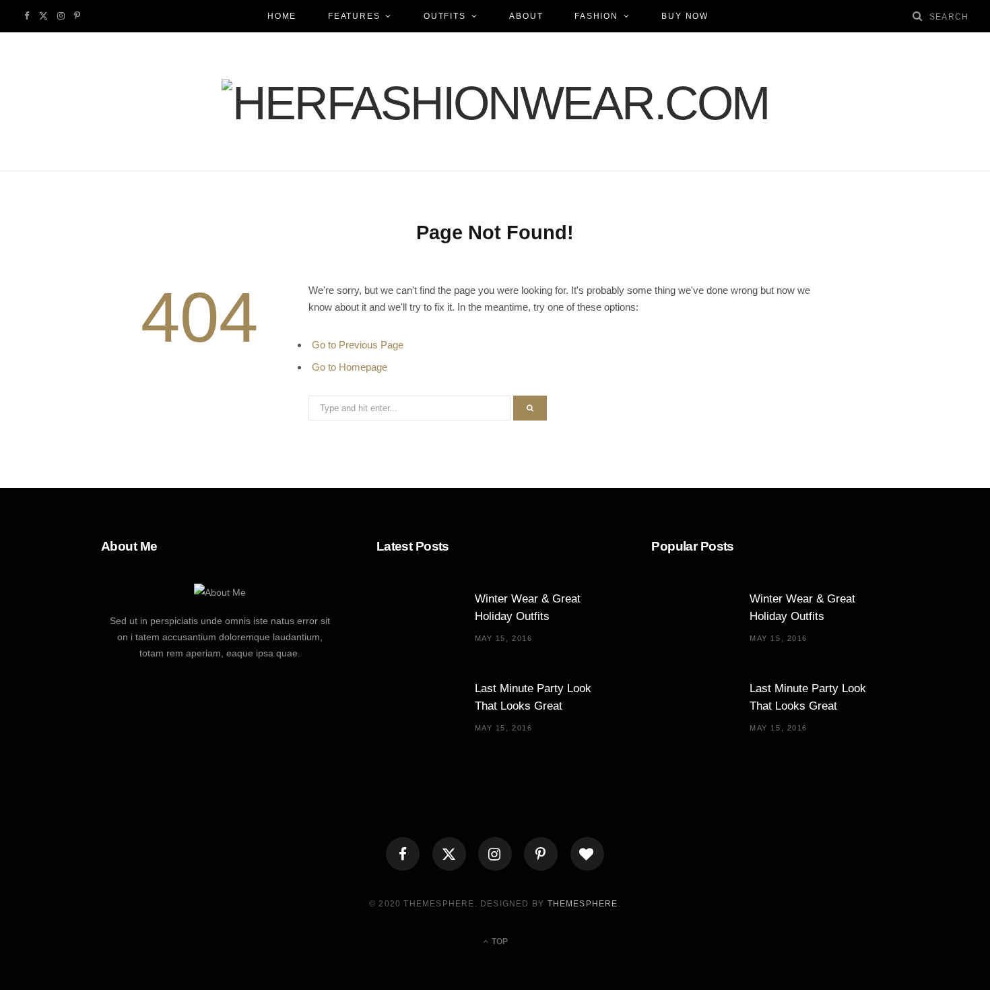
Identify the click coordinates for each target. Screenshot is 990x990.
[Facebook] (403, 854)
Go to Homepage (349, 367)
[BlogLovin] (587, 854)
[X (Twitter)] (449, 854)
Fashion (596, 16)
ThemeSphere (583, 903)
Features (354, 16)
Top (499, 941)
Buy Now (684, 16)
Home (281, 16)
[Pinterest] (541, 854)
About (526, 16)
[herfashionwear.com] (495, 103)
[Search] (918, 16)
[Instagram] (495, 854)
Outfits (445, 16)
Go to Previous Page (357, 344)
